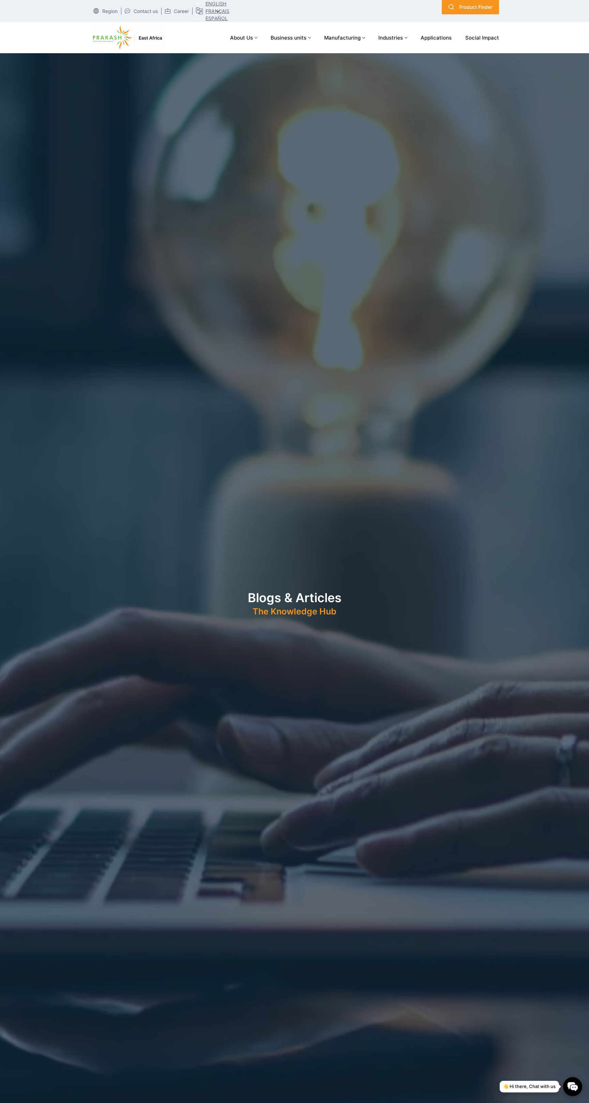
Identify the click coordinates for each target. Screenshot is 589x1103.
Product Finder (475, 7)
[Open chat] (572, 1086)
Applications (436, 37)
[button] (214, 3)
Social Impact (482, 37)
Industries (390, 37)
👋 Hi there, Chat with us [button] (529, 1086)
